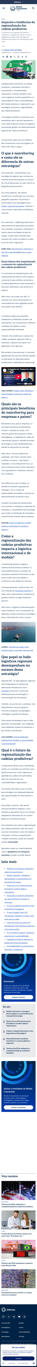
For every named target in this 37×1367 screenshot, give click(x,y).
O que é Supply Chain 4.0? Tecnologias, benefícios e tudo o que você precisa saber (19, 915)
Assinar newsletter (18, 1107)
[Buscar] (33, 8)
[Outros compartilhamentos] (26, 57)
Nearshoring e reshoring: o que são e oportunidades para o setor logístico (17, 252)
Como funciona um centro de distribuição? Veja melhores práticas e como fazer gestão (19, 925)
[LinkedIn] (14, 1317)
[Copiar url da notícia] (3, 57)
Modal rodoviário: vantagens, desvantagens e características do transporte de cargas (17, 878)
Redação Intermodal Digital (13, 50)
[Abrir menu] (3, 8)
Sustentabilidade (24, 1332)
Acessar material (18, 997)
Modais (21, 1323)
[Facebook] (9, 1317)
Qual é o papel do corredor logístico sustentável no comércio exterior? (16, 526)
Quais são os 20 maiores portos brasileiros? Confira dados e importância (18, 888)
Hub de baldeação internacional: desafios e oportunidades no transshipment (17, 740)
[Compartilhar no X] (15, 57)
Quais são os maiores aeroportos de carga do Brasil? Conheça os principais (18, 898)
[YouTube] (19, 1317)
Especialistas (5, 1336)
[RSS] (24, 1317)
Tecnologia (4, 1332)
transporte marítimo (23, 591)
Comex (3, 19)
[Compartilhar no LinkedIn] (11, 57)
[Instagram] (3, 1317)
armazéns (5, 691)
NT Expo (21, 1336)
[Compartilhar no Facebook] (22, 57)
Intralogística (5, 1327)
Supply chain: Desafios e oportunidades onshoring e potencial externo (17, 394)
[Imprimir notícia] (7, 57)
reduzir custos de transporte (12, 206)
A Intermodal (5, 1323)
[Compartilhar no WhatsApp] (18, 57)
